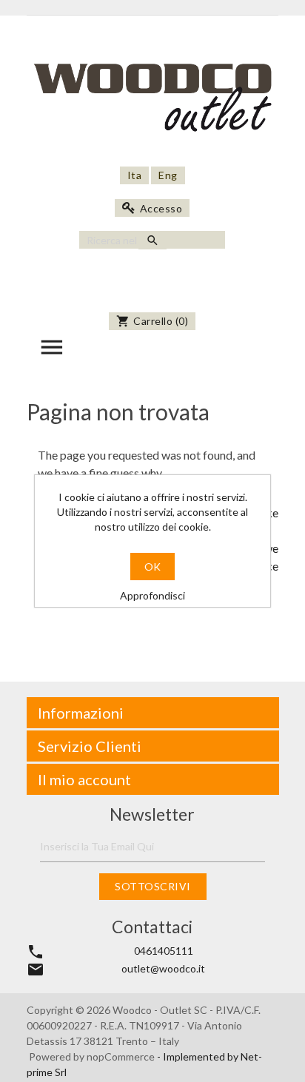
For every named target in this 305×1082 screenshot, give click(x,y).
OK (152, 566)
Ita (134, 175)
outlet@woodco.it (163, 968)
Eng (168, 175)
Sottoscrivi (153, 886)
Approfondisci (152, 595)
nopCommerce (122, 1056)
